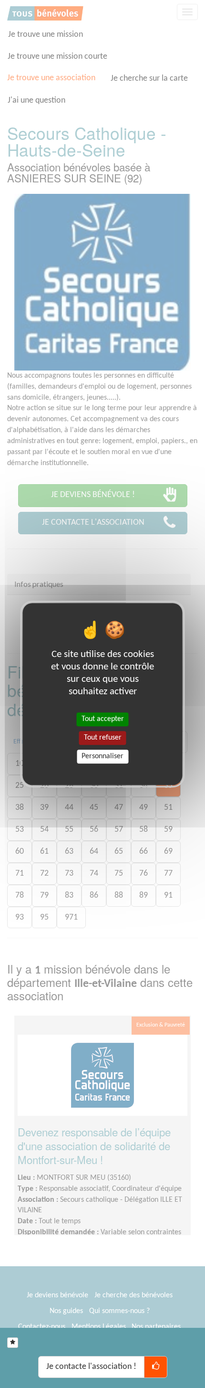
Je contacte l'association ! (91, 1366)
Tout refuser (103, 738)
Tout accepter (103, 719)
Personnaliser (102, 756)
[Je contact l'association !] (155, 1367)
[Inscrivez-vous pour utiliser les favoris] (12, 1342)
